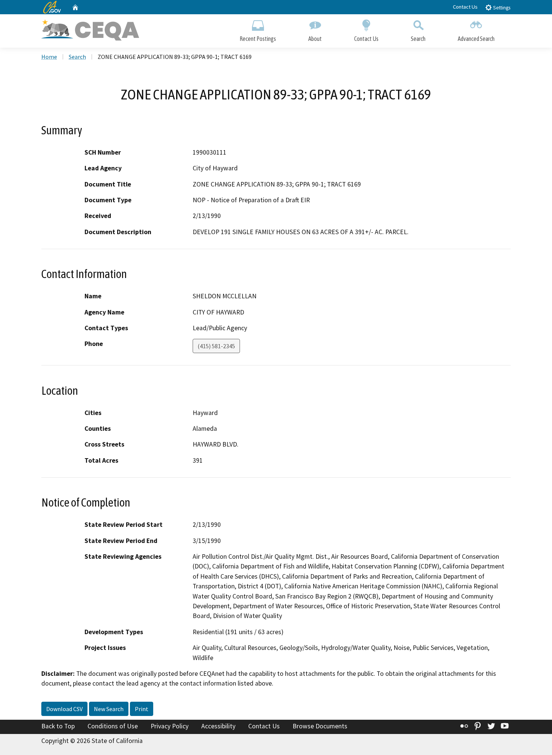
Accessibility (218, 726)
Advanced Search (476, 38)
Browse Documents (320, 726)
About (315, 38)
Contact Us (465, 6)
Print (141, 709)
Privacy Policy (170, 726)
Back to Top (58, 726)
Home (49, 56)
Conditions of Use (112, 726)
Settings (501, 8)
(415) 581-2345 (216, 346)
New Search (109, 709)
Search (418, 38)
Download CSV (64, 709)
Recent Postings (258, 38)
